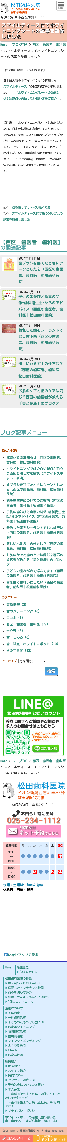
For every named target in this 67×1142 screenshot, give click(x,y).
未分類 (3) (14, 630)
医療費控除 (15, 1054)
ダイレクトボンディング (24, 1040)
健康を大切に (29, 971)
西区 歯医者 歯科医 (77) (27, 624)
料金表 (12, 1050)
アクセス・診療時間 (21, 1079)
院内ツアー (15, 1075)
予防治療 (14, 1012)
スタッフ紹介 (17, 1070)
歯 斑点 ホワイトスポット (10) (32, 644)
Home (8, 967)
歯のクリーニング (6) (23, 611)
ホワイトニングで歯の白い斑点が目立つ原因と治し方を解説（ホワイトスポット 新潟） (34, 473)
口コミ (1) (14, 617)
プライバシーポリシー (23, 1110)
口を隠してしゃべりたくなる (31, 207)
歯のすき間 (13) (19, 650)
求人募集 (14, 1089)
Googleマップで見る (23, 954)
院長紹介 (14, 1066)
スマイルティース (15, 86)
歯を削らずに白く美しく (24, 983)
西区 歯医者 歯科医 (32, 242)
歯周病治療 (15, 1036)
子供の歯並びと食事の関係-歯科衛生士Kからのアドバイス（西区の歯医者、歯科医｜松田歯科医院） (35, 516)
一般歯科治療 (17, 1017)
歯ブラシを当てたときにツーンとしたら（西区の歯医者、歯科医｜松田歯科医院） (34, 489)
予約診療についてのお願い (26, 1084)
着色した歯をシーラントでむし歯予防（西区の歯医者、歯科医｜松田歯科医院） (34, 532)
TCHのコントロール (21, 1001)
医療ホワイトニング (21, 1026)
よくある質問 (17, 1045)
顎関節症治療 (17, 1031)
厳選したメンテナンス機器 (26, 987)
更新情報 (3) (16, 604)
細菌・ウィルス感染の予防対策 (29, 997)
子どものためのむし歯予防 (26, 1022)
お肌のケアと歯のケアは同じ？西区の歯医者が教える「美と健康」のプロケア (34, 559)
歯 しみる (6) (18, 637)
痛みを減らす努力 (20, 992)
